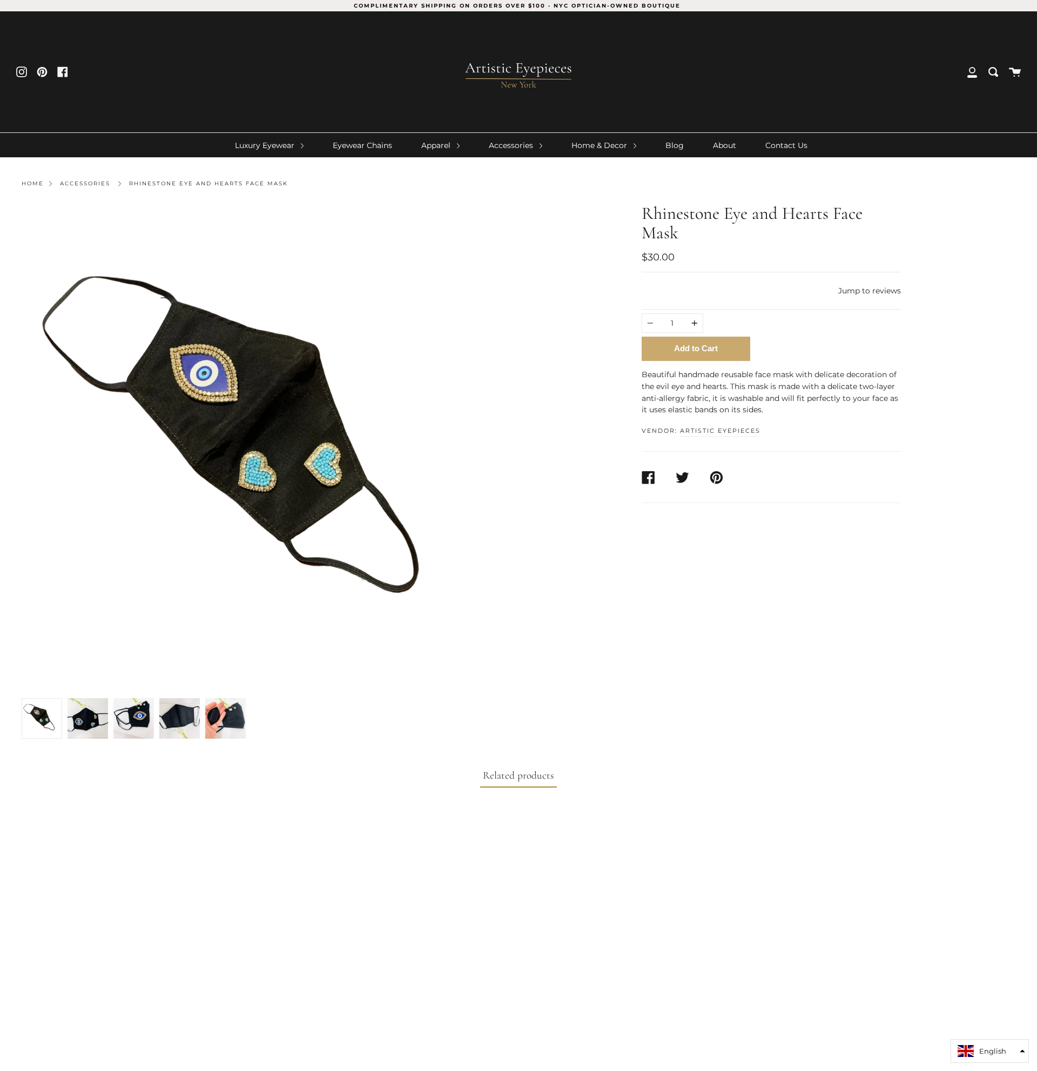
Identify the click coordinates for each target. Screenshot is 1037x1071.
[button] (990, 1051)
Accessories (512, 145)
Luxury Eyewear (266, 145)
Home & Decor (600, 145)
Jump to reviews (869, 291)
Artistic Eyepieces (720, 430)
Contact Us (786, 145)
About (724, 145)
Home (33, 183)
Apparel (437, 145)
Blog (674, 145)
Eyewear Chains (362, 145)
